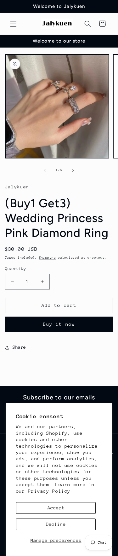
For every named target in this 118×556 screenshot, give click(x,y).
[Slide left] (45, 170)
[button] (13, 23)
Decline (56, 524)
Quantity (15, 268)
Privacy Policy (49, 491)
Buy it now (59, 324)
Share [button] (19, 347)
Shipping (47, 258)
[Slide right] (73, 170)
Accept (56, 507)
